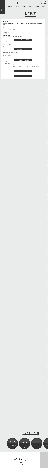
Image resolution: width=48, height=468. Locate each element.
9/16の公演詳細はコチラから (23, 75)
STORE (43, 6)
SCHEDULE (10, 6)
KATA (45, 3)
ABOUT (30, 6)
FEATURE (24, 6)
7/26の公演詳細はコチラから (23, 49)
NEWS (17, 6)
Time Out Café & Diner (42, 4)
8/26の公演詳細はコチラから (23, 60)
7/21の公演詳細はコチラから (23, 39)
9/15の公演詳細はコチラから (23, 71)
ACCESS (37, 6)
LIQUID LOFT (40, 3)
